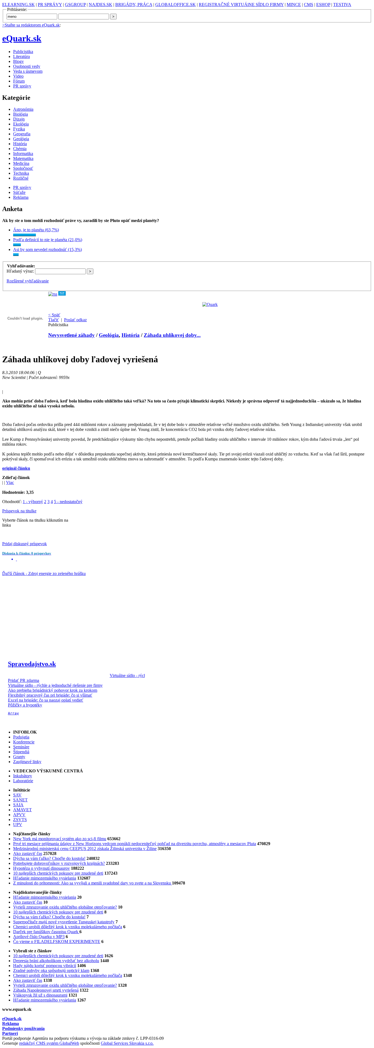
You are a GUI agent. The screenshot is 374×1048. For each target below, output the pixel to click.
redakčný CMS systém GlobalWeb (49, 1043)
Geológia (21, 138)
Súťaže (19, 192)
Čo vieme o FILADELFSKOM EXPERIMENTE (56, 941)
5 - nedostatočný (68, 501)
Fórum (19, 81)
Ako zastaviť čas (27, 853)
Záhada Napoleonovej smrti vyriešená (46, 990)
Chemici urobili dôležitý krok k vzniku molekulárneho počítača (67, 926)
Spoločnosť (23, 168)
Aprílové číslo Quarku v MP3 (39, 936)
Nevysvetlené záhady (71, 335)
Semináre (21, 747)
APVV (19, 814)
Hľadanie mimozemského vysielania (44, 878)
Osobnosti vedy (26, 66)
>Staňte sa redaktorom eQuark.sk (31, 25)
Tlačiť (53, 319)
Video (18, 76)
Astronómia (23, 109)
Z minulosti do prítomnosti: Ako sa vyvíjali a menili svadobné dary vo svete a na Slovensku (92, 883)
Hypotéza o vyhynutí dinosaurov (41, 868)
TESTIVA (342, 4)
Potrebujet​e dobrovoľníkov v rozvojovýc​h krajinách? (59, 863)
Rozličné (20, 178)
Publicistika (23, 51)
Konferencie (23, 742)
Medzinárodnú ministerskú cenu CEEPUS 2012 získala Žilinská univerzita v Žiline (85, 848)
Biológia (20, 114)
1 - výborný (33, 501)
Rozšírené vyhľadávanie (28, 281)
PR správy (22, 86)
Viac (10, 482)
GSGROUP (75, 4)
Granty (19, 756)
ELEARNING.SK (18, 4)
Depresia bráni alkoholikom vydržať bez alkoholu (56, 960)
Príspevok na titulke (19, 511)
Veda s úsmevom (27, 71)
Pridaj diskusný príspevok (24, 543)
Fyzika (19, 129)
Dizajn (19, 119)
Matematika (23, 158)
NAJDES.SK (100, 4)
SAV (17, 795)
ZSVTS (20, 819)
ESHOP (323, 4)
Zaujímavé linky (27, 761)
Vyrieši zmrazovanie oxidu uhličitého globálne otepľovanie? (65, 907)
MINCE (294, 4)
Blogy (18, 61)
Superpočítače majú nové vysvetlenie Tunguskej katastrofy (63, 921)
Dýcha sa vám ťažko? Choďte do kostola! (49, 858)
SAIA (18, 804)
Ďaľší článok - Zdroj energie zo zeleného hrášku (44, 573)
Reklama (20, 197)
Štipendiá (21, 751)
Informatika (23, 153)
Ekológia (21, 124)
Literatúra (21, 56)
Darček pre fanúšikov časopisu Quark (46, 931)
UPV (17, 824)
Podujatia (21, 737)
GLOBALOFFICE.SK (175, 4)
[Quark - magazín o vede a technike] (210, 304)
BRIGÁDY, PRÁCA (133, 4)
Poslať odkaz (75, 319)
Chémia (20, 148)
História (20, 143)
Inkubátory (22, 775)
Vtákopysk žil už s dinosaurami (40, 995)
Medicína (21, 163)
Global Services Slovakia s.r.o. (127, 1043)
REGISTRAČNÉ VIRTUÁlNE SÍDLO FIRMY (241, 4)
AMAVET (22, 809)
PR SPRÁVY (50, 4)
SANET (20, 800)
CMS (308, 4)
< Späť (54, 315)
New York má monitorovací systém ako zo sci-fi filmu (59, 838)
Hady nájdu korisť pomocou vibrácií (44, 965)
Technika (21, 173)
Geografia (21, 134)
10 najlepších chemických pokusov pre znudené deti (58, 873)
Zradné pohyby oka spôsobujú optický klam (51, 970)
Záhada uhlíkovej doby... (172, 335)
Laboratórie (23, 780)
